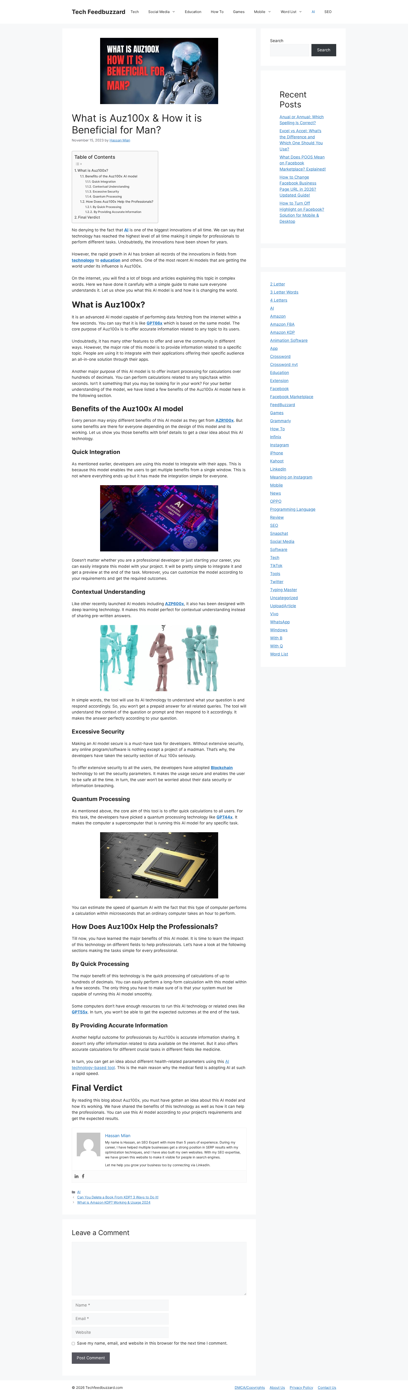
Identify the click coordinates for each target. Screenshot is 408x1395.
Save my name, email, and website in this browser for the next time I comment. (152, 1343)
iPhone (276, 453)
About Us (277, 1387)
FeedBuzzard (282, 404)
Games (239, 11)
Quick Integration (103, 181)
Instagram (279, 445)
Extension (279, 380)
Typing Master (283, 589)
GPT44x (225, 817)
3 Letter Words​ (284, 292)
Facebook (279, 388)
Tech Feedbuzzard (98, 11)
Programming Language (292, 509)
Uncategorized (284, 597)
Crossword (280, 356)
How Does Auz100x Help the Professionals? (119, 201)
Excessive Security (106, 191)
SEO (328, 11)
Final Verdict (89, 217)
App (274, 348)
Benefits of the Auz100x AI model (111, 176)
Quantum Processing (107, 196)
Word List (288, 11)
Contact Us (327, 1387)
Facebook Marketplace (291, 396)
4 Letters (278, 300)
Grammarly (280, 420)
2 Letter (277, 284)
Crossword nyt (284, 364)
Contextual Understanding (111, 186)
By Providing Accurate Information (117, 212)
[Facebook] (83, 1176)
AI (313, 11)
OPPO (275, 501)
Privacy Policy (301, 1387)
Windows (279, 630)
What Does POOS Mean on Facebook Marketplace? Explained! (303, 163)
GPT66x (154, 323)
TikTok (276, 565)
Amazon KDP (282, 332)
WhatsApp (280, 622)
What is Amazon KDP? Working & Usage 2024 (113, 1202)
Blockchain (222, 767)
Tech (135, 11)
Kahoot (277, 461)
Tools (275, 573)
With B (276, 638)
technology (83, 260)
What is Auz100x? (92, 170)
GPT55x (80, 1012)
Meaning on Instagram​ (291, 477)
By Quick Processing (107, 207)
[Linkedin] (76, 1176)
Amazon (278, 316)
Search (276, 40)
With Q (276, 646)
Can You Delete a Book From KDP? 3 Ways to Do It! (117, 1197)
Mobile (259, 11)
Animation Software (289, 340)
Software (278, 549)
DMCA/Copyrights (250, 1387)
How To (217, 11)
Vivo (274, 614)
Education (193, 11)
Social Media (159, 11)
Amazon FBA (282, 324)
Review (277, 517)
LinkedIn (278, 469)
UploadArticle (283, 605)
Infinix (275, 437)
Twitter (276, 581)
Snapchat (279, 533)
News (275, 493)
